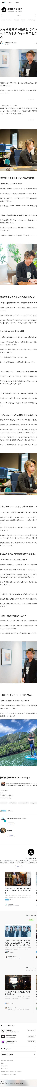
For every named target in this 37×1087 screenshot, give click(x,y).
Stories (23, 20)
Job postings (31, 20)
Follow (18, 15)
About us (9, 20)
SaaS (1, 793)
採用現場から (13, 803)
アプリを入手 (31, 1030)
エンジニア (4, 803)
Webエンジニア (4, 790)
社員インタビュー (31, 915)
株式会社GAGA (15, 9)
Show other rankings (30, 970)
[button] (19, 1026)
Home (2, 20)
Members (16, 20)
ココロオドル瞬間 (24, 803)
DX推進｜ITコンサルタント (7, 795)
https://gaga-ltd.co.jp (12, 11)
